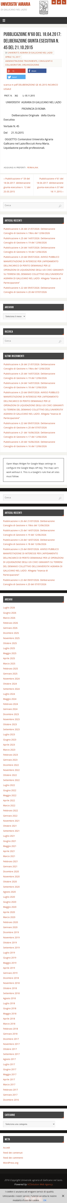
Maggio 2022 (9, 795)
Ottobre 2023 (10, 724)
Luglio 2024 (9, 693)
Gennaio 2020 (10, 927)
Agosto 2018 (9, 998)
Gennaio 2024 (10, 709)
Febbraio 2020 (10, 922)
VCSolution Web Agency (39, 1184)
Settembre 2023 (11, 729)
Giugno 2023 (9, 739)
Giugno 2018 (9, 1008)
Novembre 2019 (11, 937)
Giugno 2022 (9, 790)
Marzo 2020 (9, 917)
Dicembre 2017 (11, 1038)
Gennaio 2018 (10, 1033)
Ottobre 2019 (10, 942)
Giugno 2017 (9, 1069)
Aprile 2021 (9, 851)
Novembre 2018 (11, 982)
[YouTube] (54, 2)
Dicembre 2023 (11, 714)
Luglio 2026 (9, 607)
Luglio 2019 (9, 952)
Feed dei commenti (13, 1157)
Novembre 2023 (11, 719)
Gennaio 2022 (10, 815)
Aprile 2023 (9, 744)
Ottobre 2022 (10, 775)
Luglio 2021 (9, 835)
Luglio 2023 (9, 734)
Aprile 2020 (9, 912)
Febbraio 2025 (10, 668)
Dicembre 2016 (11, 1099)
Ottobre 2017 (10, 1049)
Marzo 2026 (9, 617)
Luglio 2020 (9, 896)
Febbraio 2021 (10, 861)
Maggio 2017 (9, 1074)
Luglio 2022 (9, 785)
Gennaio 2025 (10, 673)
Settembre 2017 (11, 1054)
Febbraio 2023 (10, 754)
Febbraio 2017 (10, 1089)
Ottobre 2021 (10, 825)
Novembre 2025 (11, 638)
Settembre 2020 (11, 886)
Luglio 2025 (9, 648)
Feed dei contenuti (13, 1152)
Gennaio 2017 (10, 1094)
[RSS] (64, 2)
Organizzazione (30, 64)
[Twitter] (59, 2)
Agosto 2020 (9, 891)
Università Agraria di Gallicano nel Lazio (30, 52)
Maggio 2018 (9, 1013)
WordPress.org (10, 1162)
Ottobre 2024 (10, 683)
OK (44, 1200)
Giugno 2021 (9, 841)
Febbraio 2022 (10, 810)
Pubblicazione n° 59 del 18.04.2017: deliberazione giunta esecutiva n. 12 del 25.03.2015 (17, 185)
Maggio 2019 (9, 962)
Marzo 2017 (9, 1084)
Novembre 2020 (11, 876)
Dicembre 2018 (11, 977)
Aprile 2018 (9, 1018)
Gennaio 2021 (10, 866)
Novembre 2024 (11, 678)
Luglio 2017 (9, 1064)
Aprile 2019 (9, 967)
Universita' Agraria (15, 4)
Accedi (6, 1147)
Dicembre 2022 (11, 764)
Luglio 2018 (9, 1003)
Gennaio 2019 (10, 972)
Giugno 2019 (9, 957)
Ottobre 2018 (10, 988)
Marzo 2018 (9, 1023)
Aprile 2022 (9, 800)
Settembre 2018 (11, 993)
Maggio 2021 (9, 846)
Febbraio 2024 (10, 703)
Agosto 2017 (9, 1059)
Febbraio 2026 (10, 622)
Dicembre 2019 (11, 932)
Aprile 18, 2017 (12, 57)
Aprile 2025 (9, 658)
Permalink (32, 167)
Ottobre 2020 (10, 881)
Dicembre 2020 (11, 871)
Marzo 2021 (9, 856)
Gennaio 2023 (10, 759)
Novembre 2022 (11, 769)
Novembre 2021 (11, 820)
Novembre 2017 (11, 1043)
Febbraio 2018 (10, 1028)
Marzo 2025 (9, 663)
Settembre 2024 (11, 688)
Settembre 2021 (11, 830)
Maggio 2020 (9, 906)
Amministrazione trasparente (21, 61)
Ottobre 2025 (10, 643)
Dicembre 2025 (11, 632)
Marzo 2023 (9, 749)
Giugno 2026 (9, 612)
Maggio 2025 (9, 653)
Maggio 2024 (9, 698)
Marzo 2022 (9, 805)
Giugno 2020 (9, 901)
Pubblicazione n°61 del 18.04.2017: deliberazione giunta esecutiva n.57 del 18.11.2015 (50, 185)
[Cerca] (60, 206)
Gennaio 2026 (10, 627)
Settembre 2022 (11, 780)
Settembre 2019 (11, 947)
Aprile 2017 (9, 1079)
